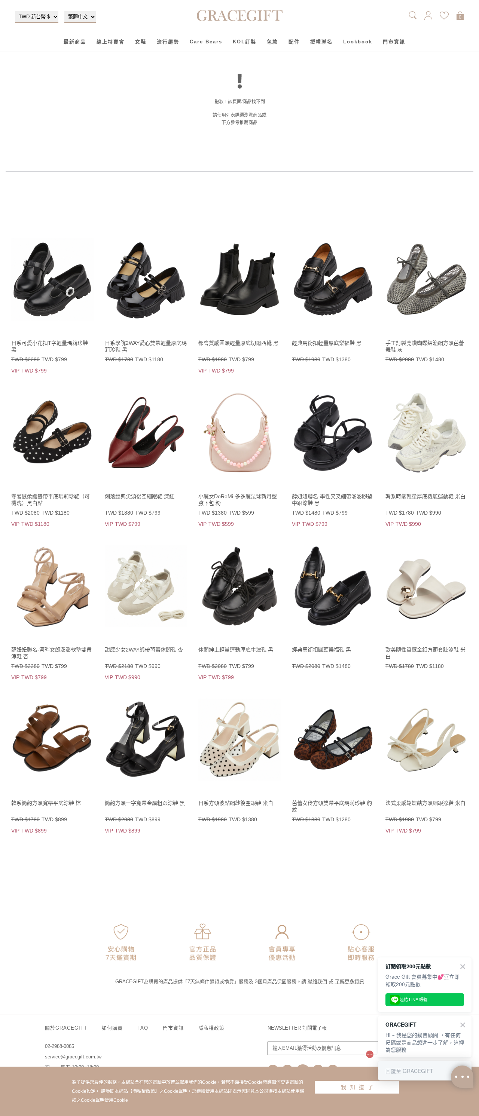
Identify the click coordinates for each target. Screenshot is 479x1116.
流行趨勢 (168, 42)
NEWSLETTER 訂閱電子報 (297, 1028)
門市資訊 (394, 42)
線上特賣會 (111, 42)
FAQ (142, 1028)
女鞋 (140, 42)
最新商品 (75, 42)
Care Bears (206, 42)
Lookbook (357, 42)
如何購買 (112, 1028)
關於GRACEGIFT (66, 1028)
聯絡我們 (317, 981)
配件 (294, 42)
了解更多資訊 (349, 981)
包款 (272, 42)
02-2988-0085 (59, 1046)
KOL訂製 (244, 42)
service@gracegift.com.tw (73, 1057)
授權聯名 (321, 42)
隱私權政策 (211, 1028)
